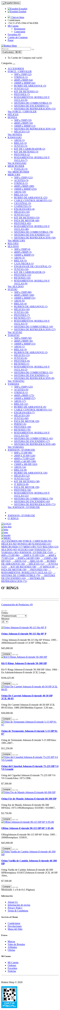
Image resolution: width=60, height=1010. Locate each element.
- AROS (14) (18, 561)
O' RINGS (13, 518)
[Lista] (2, 610)
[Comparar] (17, 654)
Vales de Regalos (16, 944)
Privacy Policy (15, 907)
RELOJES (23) (50, 546)
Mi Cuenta (13, 962)
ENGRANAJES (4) (24, 209)
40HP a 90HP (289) (24, 186)
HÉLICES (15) (22, 355)
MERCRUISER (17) (12, 546)
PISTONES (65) (22, 223)
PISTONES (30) (22, 427)
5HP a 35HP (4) (22, 249)
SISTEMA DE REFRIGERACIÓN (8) (34, 378)
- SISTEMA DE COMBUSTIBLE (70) (28, 574)
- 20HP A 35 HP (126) (32, 555)
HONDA (12, 117)
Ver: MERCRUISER (18, 171)
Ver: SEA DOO (16, 286)
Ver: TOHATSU (16, 381)
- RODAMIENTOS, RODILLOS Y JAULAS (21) (26, 571)
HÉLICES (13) (22, 131)
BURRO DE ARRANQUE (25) (30, 197)
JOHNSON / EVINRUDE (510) (36, 552)
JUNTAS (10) (21, 269)
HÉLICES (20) (22, 415)
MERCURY (14, 174)
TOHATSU (14, 335)
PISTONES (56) (22, 490)
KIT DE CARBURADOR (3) (29, 272)
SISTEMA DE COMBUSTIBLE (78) (33, 232)
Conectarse (19, 31)
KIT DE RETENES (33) (27, 217)
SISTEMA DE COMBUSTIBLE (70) (33, 498)
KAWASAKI (14, 137)
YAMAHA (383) (10, 552)
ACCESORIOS (16, 68)
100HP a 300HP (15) (24, 343)
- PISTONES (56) (37, 569)
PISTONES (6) (22, 361)
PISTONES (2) (22, 154)
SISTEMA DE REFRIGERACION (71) (35, 504)
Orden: (4, 612)
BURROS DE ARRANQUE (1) (31, 306)
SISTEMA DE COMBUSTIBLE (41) (33, 438)
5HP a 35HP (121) (23, 177)
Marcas (11, 941)
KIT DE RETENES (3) (26, 151)
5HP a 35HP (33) (23, 120)
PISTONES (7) (22, 94)
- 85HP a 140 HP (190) (27, 558)
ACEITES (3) (21, 180)
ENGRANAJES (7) (24, 412)
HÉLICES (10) (22, 212)
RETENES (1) (21, 364)
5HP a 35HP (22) (23, 74)
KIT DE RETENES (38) (27, 481)
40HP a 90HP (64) (23, 80)
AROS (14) (20, 467)
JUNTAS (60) (21, 418)
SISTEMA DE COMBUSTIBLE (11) (33, 372)
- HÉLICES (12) (34, 564)
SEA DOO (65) (9, 549)
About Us (13, 902)
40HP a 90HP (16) (23, 123)
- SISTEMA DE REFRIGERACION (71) (23, 579)
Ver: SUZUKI (15, 332)
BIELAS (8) (20, 470)
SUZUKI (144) (26, 549)
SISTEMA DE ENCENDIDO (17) (32, 441)
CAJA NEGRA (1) (24, 263)
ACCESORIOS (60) (11, 541)
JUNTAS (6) (20, 358)
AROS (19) (20, 191)
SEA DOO (13, 246)
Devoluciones (15, 926)
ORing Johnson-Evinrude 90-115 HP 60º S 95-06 (27, 828)
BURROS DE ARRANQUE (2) (31, 352)
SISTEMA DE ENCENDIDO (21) (32, 235)
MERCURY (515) (32, 546)
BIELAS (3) (20, 143)
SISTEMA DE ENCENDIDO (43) (32, 501)
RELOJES (13, 243)
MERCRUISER (16, 166)
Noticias (12, 971)
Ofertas (11, 950)
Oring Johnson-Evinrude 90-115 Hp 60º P (23, 633)
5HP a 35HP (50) (23, 338)
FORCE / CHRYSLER (20, 71)
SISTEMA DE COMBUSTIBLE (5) (33, 103)
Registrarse (19, 28)
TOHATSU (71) (42, 549)
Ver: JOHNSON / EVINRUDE (24, 507)
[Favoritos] (13, 654)
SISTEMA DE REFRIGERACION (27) (35, 329)
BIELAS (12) (21, 404)
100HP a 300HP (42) (24, 83)
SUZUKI (12, 289)
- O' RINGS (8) (46, 566)
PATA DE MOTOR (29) (26, 421)
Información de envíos (19, 905)
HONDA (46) (24, 544)
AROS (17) (20, 401)
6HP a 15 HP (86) (23, 452)
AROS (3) (19, 257)
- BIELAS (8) (35, 561)
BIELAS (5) (20, 260)
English (22, 11)
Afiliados (12, 947)
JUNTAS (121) (22, 214)
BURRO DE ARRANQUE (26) (30, 472)
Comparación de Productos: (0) (17, 604)
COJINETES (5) (22, 206)
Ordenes (12, 965)
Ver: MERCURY (16, 240)
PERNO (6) (20, 424)
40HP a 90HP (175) (24, 395)
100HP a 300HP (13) (24, 126)
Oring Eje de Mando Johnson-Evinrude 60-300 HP (28, 798)
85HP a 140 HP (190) (25, 461)
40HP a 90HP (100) (24, 295)
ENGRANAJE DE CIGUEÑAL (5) (32, 266)
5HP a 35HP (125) (23, 386)
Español (22, 8)
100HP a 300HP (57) (24, 398)
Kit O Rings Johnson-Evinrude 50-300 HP (24, 663)
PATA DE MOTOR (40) (26, 220)
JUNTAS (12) (21, 88)
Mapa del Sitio (15, 929)
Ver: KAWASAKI (17, 163)
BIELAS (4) (20, 303)
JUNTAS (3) (20, 146)
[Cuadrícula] (5, 610)
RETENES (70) (22, 429)
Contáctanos (14, 923)
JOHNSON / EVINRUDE (21, 450)
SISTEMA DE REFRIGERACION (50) (35, 237)
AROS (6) (19, 300)
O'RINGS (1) (21, 77)
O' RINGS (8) (21, 484)
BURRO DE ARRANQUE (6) (30, 407)
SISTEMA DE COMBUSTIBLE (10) (33, 326)
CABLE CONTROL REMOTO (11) (33, 200)
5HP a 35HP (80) (23, 292)
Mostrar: (5, 618)
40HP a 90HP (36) (23, 341)
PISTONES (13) (22, 275)
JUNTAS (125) (22, 478)
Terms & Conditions (18, 910)
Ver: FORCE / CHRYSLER (22, 111)
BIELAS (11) (21, 194)
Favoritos (12, 968)
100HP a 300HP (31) (24, 298)
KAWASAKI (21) (41, 544)
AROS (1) (19, 140)
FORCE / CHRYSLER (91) (37, 541)
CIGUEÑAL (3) (22, 203)
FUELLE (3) (20, 169)
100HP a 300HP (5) (24, 255)
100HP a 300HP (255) (25, 189)
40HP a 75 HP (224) (24, 458)
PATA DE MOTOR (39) (26, 487)
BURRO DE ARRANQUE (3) (30, 85)
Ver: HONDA (15, 134)
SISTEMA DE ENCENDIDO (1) (31, 105)
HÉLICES (13, 114)
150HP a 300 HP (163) (25, 464)
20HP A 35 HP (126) (24, 455)
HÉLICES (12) (22, 475)
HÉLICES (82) (9, 544)
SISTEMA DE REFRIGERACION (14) (35, 128)
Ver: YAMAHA (16, 447)
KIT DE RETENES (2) (26, 91)
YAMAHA (13, 384)
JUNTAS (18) (21, 312)
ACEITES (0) (21, 389)
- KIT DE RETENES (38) (21, 566)
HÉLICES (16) (22, 309)
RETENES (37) (22, 318)
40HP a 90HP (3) (23, 252)
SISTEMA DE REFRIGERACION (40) (35, 444)
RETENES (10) (22, 278)
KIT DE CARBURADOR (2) (29, 148)
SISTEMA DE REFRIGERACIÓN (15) (35, 108)
